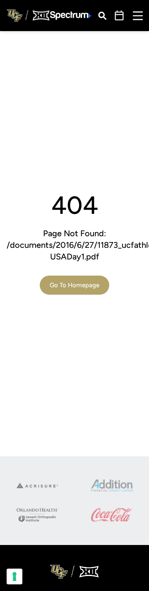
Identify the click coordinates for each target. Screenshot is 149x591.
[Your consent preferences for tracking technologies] (14, 576)
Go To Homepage (74, 285)
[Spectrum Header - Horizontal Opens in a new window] (70, 15)
